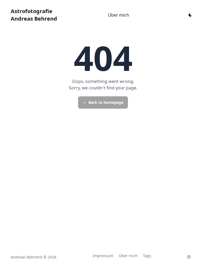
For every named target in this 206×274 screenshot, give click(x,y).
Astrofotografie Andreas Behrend (34, 14)
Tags (147, 255)
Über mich (118, 15)
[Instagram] (188, 256)
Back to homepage (106, 102)
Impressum (103, 255)
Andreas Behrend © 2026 (33, 257)
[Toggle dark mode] (190, 15)
